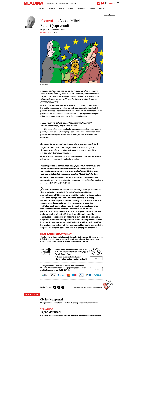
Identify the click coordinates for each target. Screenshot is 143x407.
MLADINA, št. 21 (45, 33)
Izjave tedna (81, 8)
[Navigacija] (118, 3)
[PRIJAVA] (102, 3)
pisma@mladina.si (97, 287)
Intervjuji (52, 8)
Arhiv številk (63, 3)
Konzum (92, 8)
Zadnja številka (52, 3)
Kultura (61, 8)
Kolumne (41, 8)
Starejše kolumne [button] (109, 15)
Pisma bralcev (78, 287)
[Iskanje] (106, 3)
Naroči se (112, 3)
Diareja (70, 8)
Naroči (96, 269)
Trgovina (73, 3)
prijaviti (83, 259)
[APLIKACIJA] (98, 3)
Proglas (101, 8)
